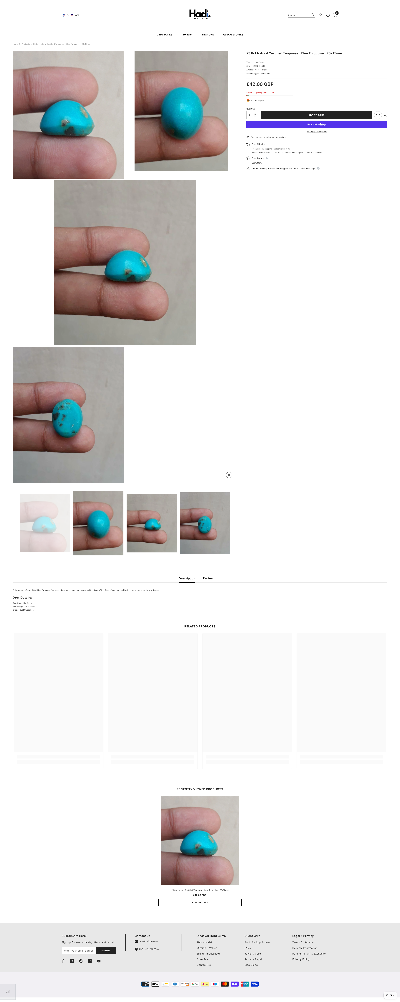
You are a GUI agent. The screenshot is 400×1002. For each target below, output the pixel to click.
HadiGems (259, 62)
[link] (58, 756)
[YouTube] (98, 961)
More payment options (317, 131)
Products (26, 44)
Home (15, 44)
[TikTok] (89, 961)
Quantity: (250, 109)
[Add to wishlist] (378, 115)
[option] (45, 523)
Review (208, 578)
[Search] (301, 15)
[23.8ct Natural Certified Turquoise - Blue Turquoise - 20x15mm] (200, 840)
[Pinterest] (81, 961)
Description (187, 578)
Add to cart (316, 115)
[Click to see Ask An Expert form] (8, 992)
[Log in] (320, 15)
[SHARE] (384, 115)
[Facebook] (63, 961)
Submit (105, 950)
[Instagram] (72, 961)
